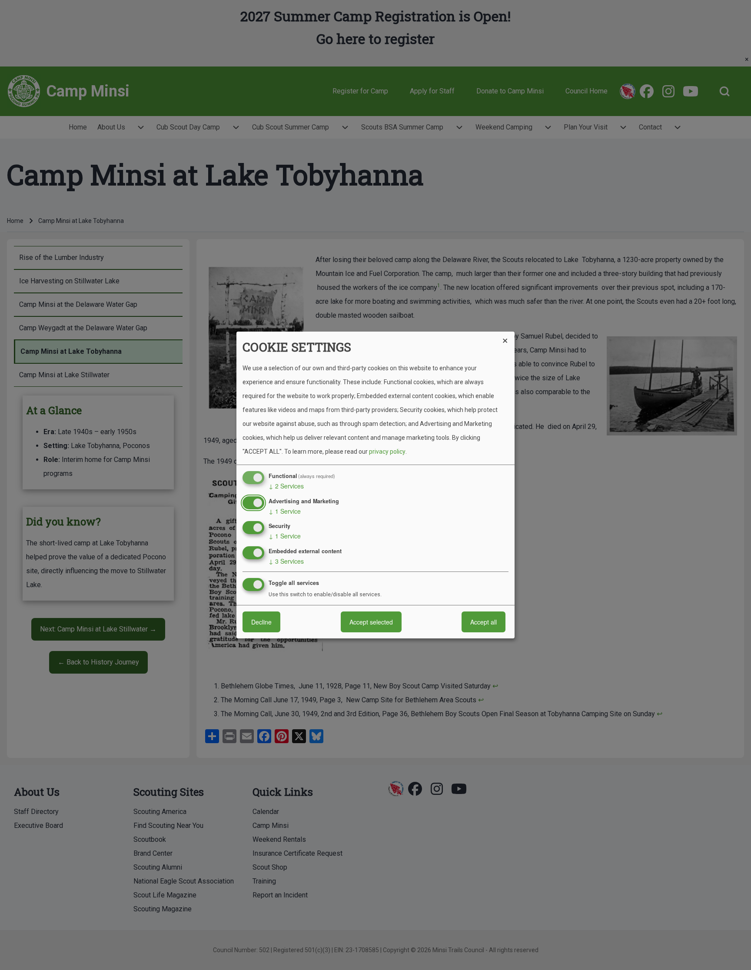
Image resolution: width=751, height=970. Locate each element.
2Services (286, 486)
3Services (286, 561)
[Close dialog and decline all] (508, 337)
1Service (285, 511)
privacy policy (387, 451)
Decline (261, 622)
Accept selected (371, 622)
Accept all (483, 622)
